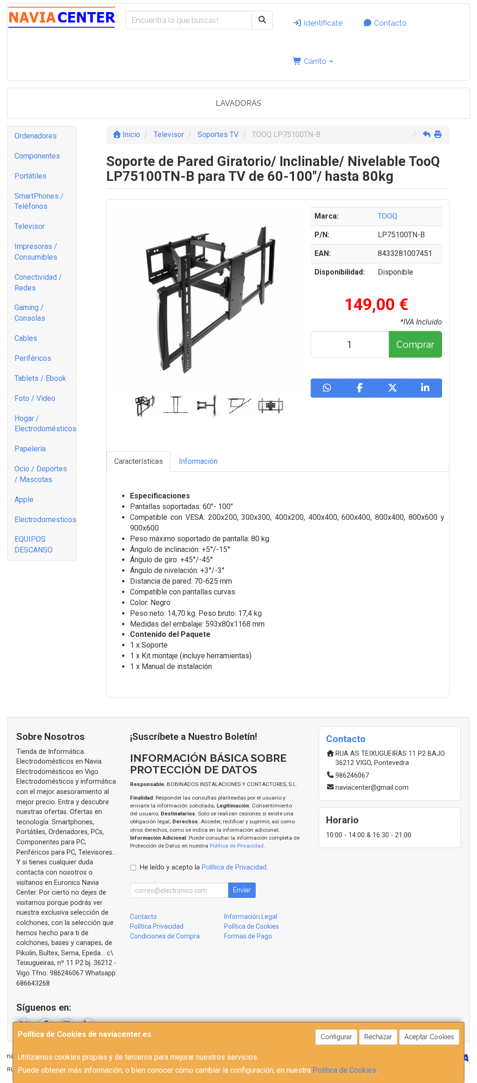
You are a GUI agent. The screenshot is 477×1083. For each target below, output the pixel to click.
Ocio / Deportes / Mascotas (40, 474)
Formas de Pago (248, 936)
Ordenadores (35, 135)
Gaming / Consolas (29, 313)
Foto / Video (34, 398)
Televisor (29, 226)
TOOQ (387, 216)
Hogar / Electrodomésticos (45, 424)
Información (198, 461)
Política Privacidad (157, 926)
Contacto (389, 23)
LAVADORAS (238, 103)
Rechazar (378, 1037)
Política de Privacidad (237, 845)
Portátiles (30, 176)
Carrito (315, 61)
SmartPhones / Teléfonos (39, 201)
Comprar (415, 344)
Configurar (336, 1037)
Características (138, 461)
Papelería (30, 448)
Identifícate (322, 23)
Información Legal (250, 916)
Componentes (37, 156)
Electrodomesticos (45, 519)
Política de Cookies (344, 1070)
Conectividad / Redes (38, 282)
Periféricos (32, 358)
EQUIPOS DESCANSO (33, 544)
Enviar (242, 890)
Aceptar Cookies (429, 1037)
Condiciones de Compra (165, 936)
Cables (25, 338)
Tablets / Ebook (40, 378)
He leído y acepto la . (204, 867)
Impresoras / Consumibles (35, 252)
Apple (24, 499)
